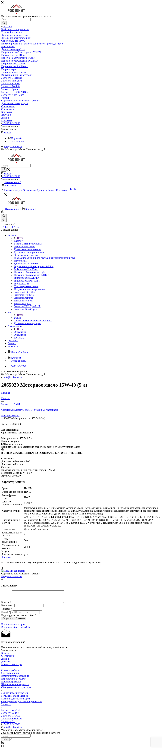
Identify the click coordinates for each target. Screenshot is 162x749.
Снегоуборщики (10, 673)
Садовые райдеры (11, 670)
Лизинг (5, 658)
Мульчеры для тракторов (14, 695)
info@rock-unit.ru (13, 146)
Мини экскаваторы (11, 664)
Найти (5, 739)
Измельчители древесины (15, 675)
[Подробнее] (2, 568)
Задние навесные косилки (15, 693)
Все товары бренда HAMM (16, 627)
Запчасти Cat (8, 721)
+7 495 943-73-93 (11, 123)
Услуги (18, 317)
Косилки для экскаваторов (15, 698)
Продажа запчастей (11, 576)
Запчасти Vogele (10, 712)
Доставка (6, 557)
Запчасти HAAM (10, 715)
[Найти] (3, 23)
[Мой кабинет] (2, 212)
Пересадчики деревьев (13, 678)
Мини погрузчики (11, 681)
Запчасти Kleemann (11, 718)
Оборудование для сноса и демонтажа (21, 701)
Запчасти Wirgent (10, 710)
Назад (20, 238)
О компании (20, 332)
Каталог (18, 240)
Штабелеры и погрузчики (15, 684)
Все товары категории (13, 624)
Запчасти (6, 704)
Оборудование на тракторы (16, 687)
